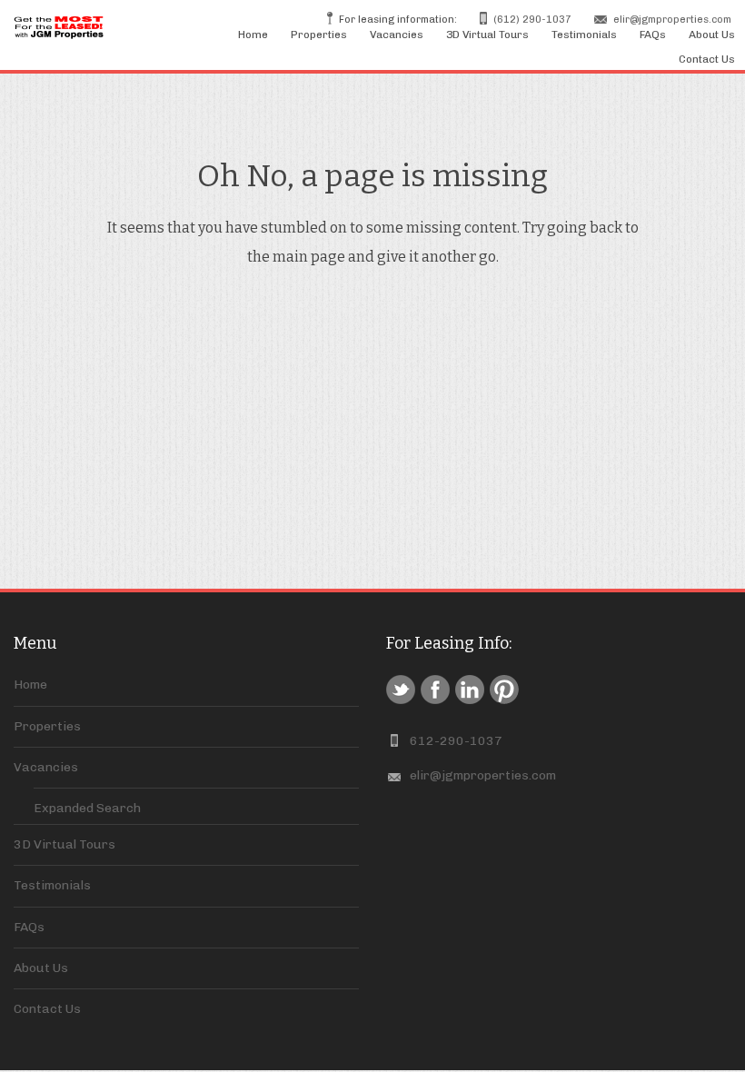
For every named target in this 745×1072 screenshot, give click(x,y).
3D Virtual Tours (487, 34)
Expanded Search (87, 808)
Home (253, 34)
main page (309, 256)
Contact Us (707, 59)
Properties (319, 34)
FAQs (653, 34)
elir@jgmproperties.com (672, 19)
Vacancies (396, 34)
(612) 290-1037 (532, 19)
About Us (712, 34)
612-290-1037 (456, 741)
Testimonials (584, 34)
